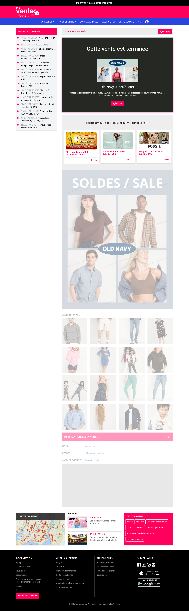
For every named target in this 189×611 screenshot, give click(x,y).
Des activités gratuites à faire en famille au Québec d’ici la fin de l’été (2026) (104, 540)
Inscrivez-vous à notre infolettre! (94, 2)
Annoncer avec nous (27, 595)
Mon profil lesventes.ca (157, 522)
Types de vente (66, 22)
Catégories (47, 22)
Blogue (130, 522)
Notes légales (21, 575)
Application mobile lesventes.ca (140, 533)
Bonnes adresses (89, 22)
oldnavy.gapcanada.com (95, 453)
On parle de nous (23, 567)
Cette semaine (126, 22)
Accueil (19, 590)
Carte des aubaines (135, 527)
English (19, 586)
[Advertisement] (117, 485)
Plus (94, 160)
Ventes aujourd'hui (154, 527)
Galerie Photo (71, 314)
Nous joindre (21, 571)
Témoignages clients (106, 571)
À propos (20, 562)
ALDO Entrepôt (43, 45)
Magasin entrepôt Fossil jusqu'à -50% (151, 152)
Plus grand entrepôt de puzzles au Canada (77, 153)
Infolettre (140, 522)
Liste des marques (135, 539)
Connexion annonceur (106, 567)
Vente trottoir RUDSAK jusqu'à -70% (114, 152)
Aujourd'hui (108, 22)
